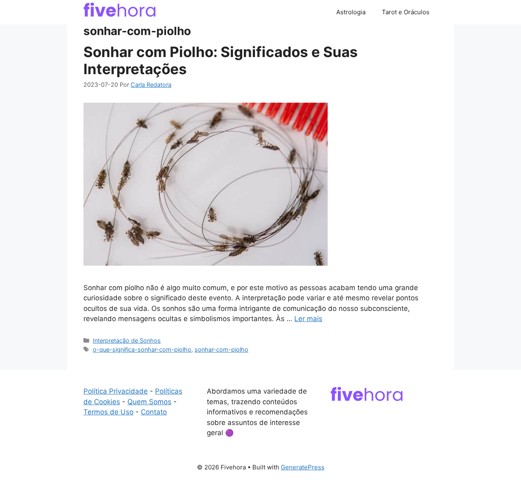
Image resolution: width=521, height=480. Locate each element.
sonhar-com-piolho (221, 349)
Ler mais (308, 319)
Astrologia (351, 12)
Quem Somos (149, 402)
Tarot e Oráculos (405, 12)
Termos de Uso (108, 412)
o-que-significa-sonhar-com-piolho (142, 349)
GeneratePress (302, 467)
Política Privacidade (115, 391)
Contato (154, 412)
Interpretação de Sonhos (127, 340)
